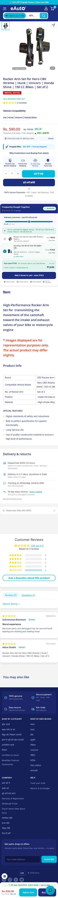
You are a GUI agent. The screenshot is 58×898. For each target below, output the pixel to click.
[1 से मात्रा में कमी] (6, 173)
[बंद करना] (52, 15)
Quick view (19, 256)
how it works (36, 491)
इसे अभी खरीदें (29, 182)
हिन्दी (22, 873)
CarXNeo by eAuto (10, 755)
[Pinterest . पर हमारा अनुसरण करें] (16, 880)
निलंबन (4, 750)
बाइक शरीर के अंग (8, 729)
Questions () (28, 595)
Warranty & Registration (13, 798)
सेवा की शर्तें (6, 833)
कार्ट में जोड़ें (38, 173)
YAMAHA (34, 750)
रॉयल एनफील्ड (35, 765)
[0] (52, 8)
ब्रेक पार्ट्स (6, 724)
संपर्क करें (5, 788)
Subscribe (49, 859)
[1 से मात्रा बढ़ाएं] (18, 173)
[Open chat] (50, 890)
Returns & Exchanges (40, 788)
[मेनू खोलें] (4, 8)
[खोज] (43, 15)
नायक (32, 729)
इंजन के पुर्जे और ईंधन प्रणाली (13, 740)
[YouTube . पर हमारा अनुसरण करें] (21, 880)
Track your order (38, 783)
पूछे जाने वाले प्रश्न (8, 793)
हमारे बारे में (6, 783)
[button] (10, 102)
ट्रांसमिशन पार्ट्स (8, 745)
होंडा (31, 735)
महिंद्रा (32, 755)
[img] (9, 616)
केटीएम (32, 760)
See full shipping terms (12, 499)
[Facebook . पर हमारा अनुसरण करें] (4, 880)
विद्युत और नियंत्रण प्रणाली (11, 735)
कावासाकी (34, 770)
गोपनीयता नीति (7, 818)
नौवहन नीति (6, 828)
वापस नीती (5, 823)
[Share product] (53, 25)
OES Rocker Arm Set (14, 99)
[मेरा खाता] (46, 8)
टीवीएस (33, 745)
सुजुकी (32, 740)
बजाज (32, 724)
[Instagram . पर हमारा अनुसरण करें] (10, 880)
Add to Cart (28, 892)
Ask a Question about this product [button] (29, 577)
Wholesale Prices (9, 803)
